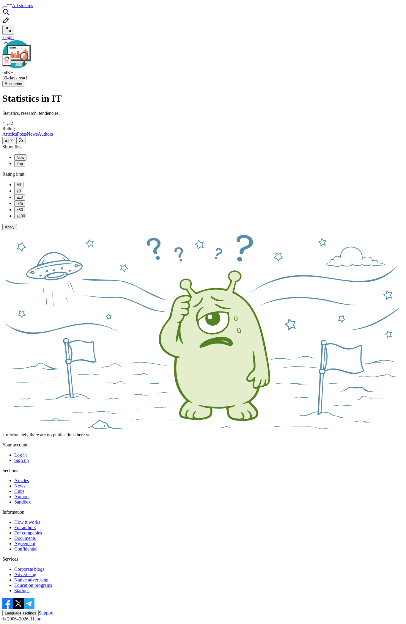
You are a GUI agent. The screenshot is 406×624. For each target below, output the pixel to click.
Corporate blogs (29, 569)
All (7, 141)
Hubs (19, 491)
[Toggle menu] (4, 7)
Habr (35, 618)
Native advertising (31, 579)
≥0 (19, 191)
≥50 (20, 210)
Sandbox (22, 501)
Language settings (20, 613)
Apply (10, 227)
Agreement (24, 543)
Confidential (25, 548)
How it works (27, 522)
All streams (22, 5)
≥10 (20, 197)
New (20, 157)
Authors (45, 134)
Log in (20, 454)
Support (46, 612)
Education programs (33, 585)
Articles (9, 134)
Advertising (25, 574)
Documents (25, 538)
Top (20, 164)
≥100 (21, 216)
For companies (28, 532)
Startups (21, 590)
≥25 (20, 203)
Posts (22, 134)
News (32, 134)
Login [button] (8, 37)
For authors (25, 527)
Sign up (21, 460)
